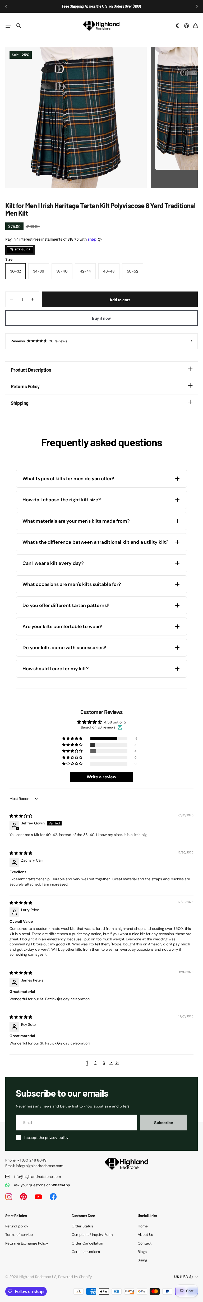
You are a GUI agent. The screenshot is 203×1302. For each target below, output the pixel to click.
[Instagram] (8, 1196)
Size (8, 259)
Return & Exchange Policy (26, 1243)
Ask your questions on (42, 1185)
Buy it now (101, 317)
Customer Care (83, 1215)
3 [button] (104, 1062)
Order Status (82, 1226)
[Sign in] (186, 26)
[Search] (18, 26)
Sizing (142, 1260)
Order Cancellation (87, 1243)
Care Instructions (86, 1251)
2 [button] (95, 1062)
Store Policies (16, 1215)
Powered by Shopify (75, 1276)
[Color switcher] (177, 26)
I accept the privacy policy (46, 1137)
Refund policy (16, 1226)
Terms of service (19, 1234)
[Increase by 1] (32, 299)
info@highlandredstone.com (37, 1176)
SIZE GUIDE (22, 249)
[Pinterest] (23, 1196)
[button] (6, 6)
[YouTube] (38, 1196)
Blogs (142, 1251)
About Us (145, 1234)
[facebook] (53, 1196)
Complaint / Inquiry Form (92, 1234)
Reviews (39, 341)
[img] (21, 816)
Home (142, 1226)
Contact (144, 1243)
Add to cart (119, 299)
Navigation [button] (8, 26)
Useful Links (147, 1215)
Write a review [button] (101, 777)
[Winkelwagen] (195, 26)
